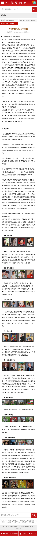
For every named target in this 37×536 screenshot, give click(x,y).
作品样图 (30, 520)
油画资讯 (10, 522)
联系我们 (15, 520)
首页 (2, 520)
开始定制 (15, 533)
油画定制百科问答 (7, 23)
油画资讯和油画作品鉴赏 (26, 20)
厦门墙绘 (17, 522)
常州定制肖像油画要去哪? (12, 36)
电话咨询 (5, 533)
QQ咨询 (24, 533)
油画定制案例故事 (7, 20)
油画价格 (22, 520)
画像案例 (24, 522)
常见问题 (31, 522)
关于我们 (8, 520)
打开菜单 (2, 2)
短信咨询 (33, 533)
